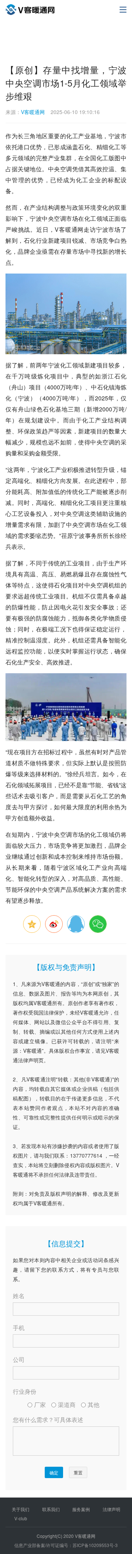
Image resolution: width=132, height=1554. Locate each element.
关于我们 (20, 1509)
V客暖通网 (33, 112)
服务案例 (81, 1509)
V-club (20, 1518)
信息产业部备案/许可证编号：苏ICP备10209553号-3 (66, 1545)
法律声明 (111, 1509)
